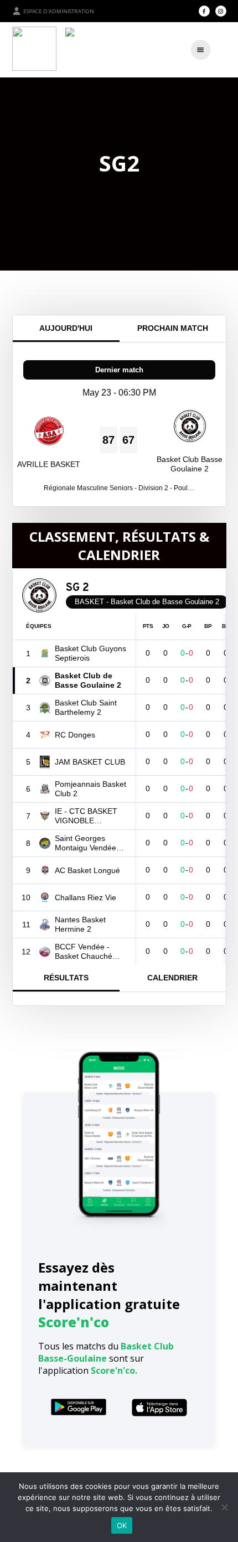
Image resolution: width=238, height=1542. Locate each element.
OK (122, 1525)
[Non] (224, 1507)
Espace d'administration (58, 11)
